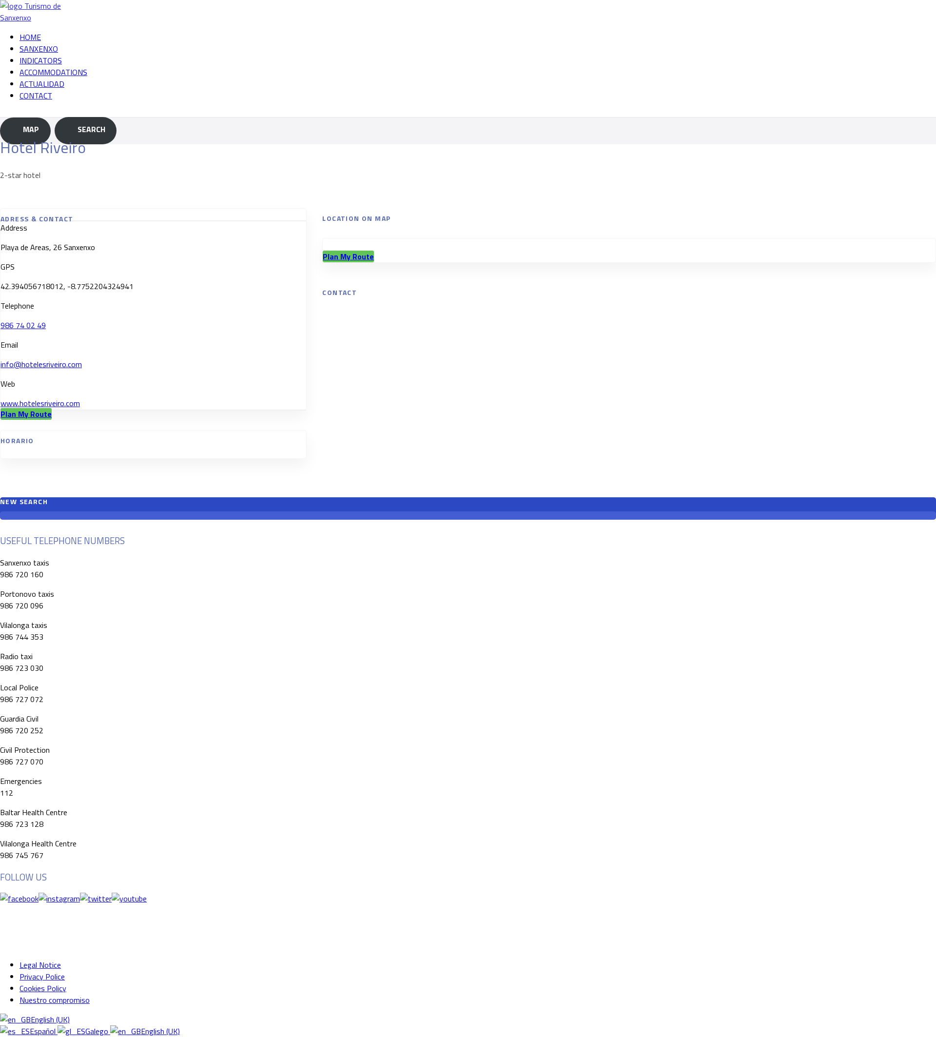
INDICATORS (41, 60)
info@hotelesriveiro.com (41, 364)
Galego (97, 1031)
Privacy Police (42, 976)
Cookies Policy (43, 988)
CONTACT (36, 95)
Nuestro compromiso (55, 1000)
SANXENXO (39, 49)
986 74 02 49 (23, 325)
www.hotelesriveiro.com (40, 403)
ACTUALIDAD (42, 84)
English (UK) (50, 1019)
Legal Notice (40, 965)
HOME (30, 37)
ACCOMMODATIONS (53, 72)
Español (44, 1031)
